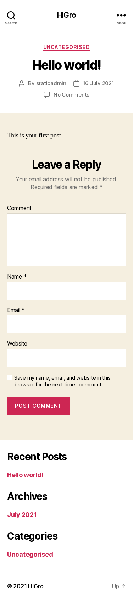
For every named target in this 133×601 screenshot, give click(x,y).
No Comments (71, 94)
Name (17, 277)
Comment (19, 208)
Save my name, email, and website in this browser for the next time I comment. (62, 381)
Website (17, 344)
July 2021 (22, 514)
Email (16, 310)
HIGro (66, 15)
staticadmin (51, 83)
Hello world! (25, 475)
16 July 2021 (98, 83)
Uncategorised (66, 47)
